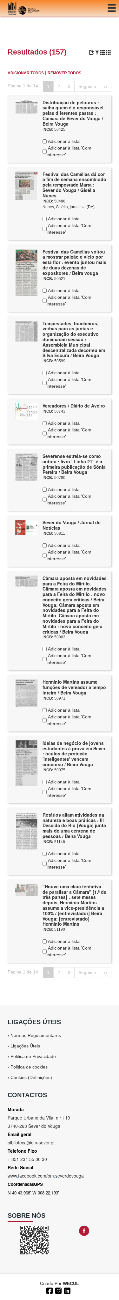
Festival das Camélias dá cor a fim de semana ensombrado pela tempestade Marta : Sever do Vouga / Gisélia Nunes (74, 185)
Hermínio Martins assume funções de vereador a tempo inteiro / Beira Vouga (74, 687)
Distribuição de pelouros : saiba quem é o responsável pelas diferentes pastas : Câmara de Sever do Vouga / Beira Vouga (73, 113)
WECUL (71, 1283)
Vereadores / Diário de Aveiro (74, 405)
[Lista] (103, 52)
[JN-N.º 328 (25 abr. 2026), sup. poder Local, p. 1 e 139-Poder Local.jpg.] (26, 527)
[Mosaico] (108, 52)
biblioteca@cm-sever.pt (31, 1142)
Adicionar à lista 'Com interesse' (69, 151)
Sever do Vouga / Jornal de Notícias (72, 525)
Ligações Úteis (25, 1045)
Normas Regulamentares (35, 1035)
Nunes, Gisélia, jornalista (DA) (69, 207)
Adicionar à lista (63, 141)
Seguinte (87, 86)
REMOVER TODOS (64, 73)
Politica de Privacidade (33, 1056)
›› (105, 86)
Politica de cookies (29, 1066)
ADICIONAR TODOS (26, 73)
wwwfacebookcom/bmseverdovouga (46, 1175)
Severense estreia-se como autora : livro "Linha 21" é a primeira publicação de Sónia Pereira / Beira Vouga (74, 464)
